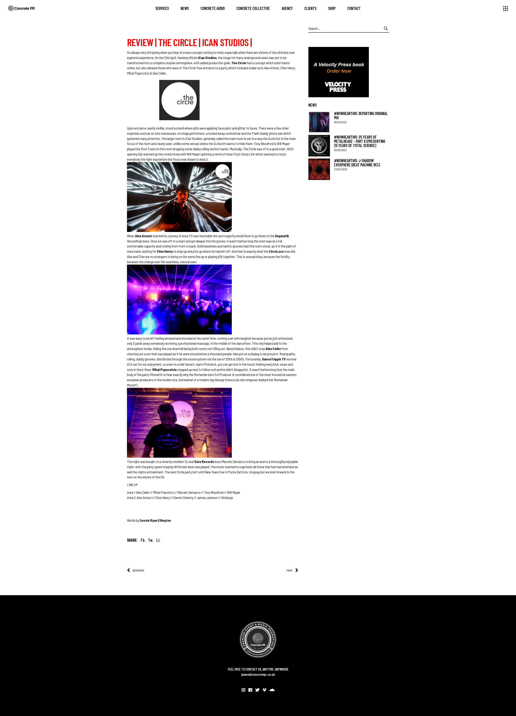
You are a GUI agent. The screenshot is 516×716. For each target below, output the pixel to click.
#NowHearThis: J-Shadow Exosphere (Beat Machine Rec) (357, 162)
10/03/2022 (340, 122)
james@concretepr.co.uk (258, 674)
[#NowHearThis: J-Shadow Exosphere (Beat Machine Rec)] (319, 169)
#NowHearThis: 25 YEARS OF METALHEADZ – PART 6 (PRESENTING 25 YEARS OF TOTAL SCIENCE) (359, 141)
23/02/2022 (340, 169)
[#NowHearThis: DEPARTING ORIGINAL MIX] (319, 122)
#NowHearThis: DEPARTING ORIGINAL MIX (361, 115)
